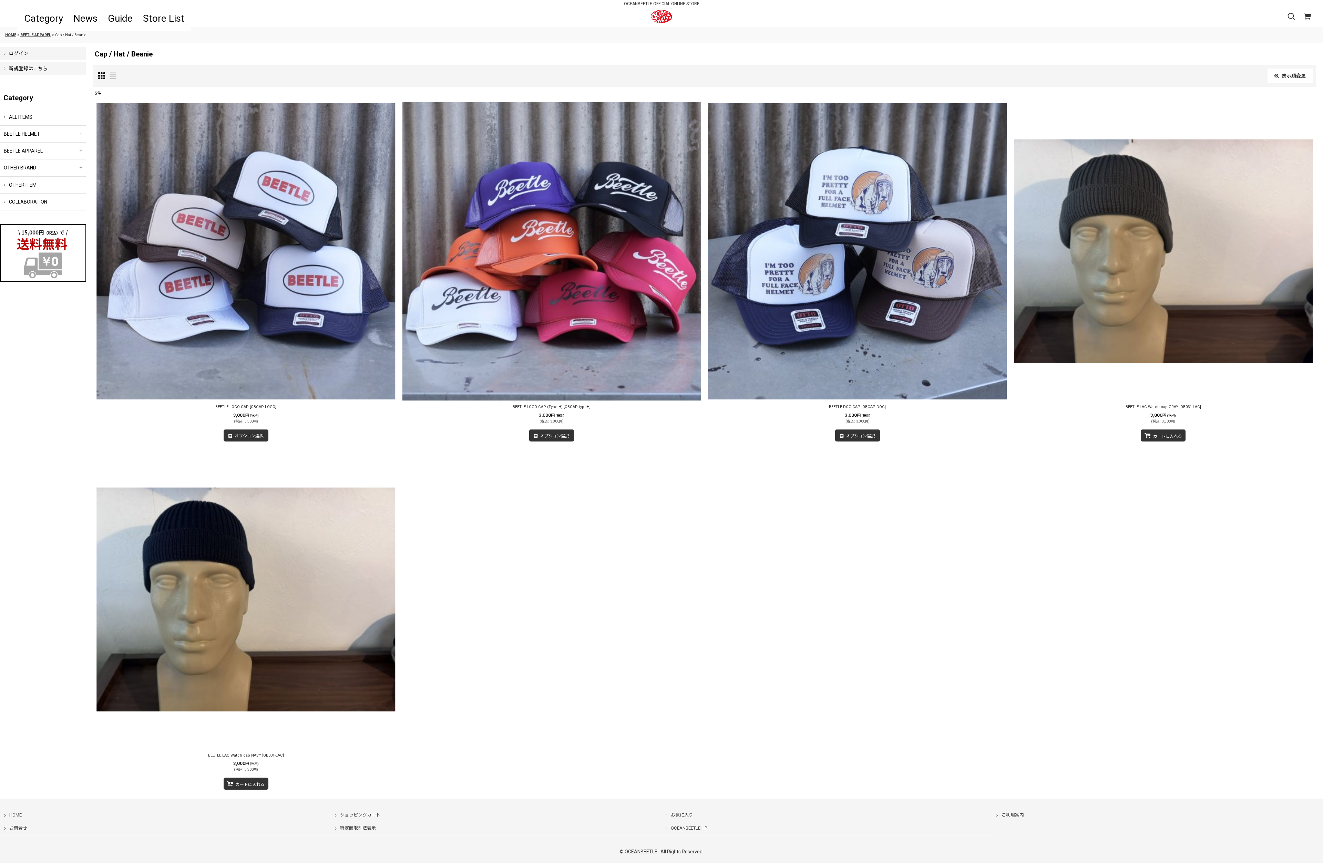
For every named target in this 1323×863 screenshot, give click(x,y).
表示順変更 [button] (1294, 76)
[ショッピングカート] (1307, 16)
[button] (1291, 16)
